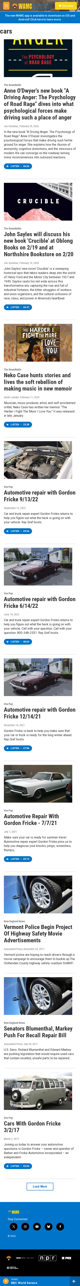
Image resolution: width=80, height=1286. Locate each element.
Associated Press (13, 949)
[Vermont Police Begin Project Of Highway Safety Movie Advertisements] (38, 894)
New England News (14, 921)
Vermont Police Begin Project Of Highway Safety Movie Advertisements (38, 934)
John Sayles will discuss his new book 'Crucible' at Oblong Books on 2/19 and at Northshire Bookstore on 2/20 (38, 244)
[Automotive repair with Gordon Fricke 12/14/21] (38, 677)
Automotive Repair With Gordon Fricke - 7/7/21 (31, 819)
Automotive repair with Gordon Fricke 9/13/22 (40, 496)
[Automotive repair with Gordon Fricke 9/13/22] (38, 460)
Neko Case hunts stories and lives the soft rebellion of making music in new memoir (38, 382)
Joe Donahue (11, 126)
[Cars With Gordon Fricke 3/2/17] (38, 1091)
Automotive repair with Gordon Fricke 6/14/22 (40, 602)
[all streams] (75, 1281)
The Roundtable (12, 85)
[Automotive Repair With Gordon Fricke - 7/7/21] (38, 784)
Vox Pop (8, 486)
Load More (40, 1186)
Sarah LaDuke (11, 397)
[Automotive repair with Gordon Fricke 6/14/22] (38, 566)
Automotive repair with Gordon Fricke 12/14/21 (40, 713)
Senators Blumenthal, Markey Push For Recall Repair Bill (38, 1032)
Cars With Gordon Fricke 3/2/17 (32, 1127)
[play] (5, 1281)
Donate (67, 6)
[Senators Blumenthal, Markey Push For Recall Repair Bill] (38, 996)
